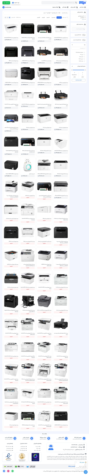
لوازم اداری (82, 17)
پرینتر (83, 19)
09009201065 (74, 445)
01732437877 (74, 447)
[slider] (85, 70)
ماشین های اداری (81, 16)
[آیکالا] (83, 3)
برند (84, 45)
